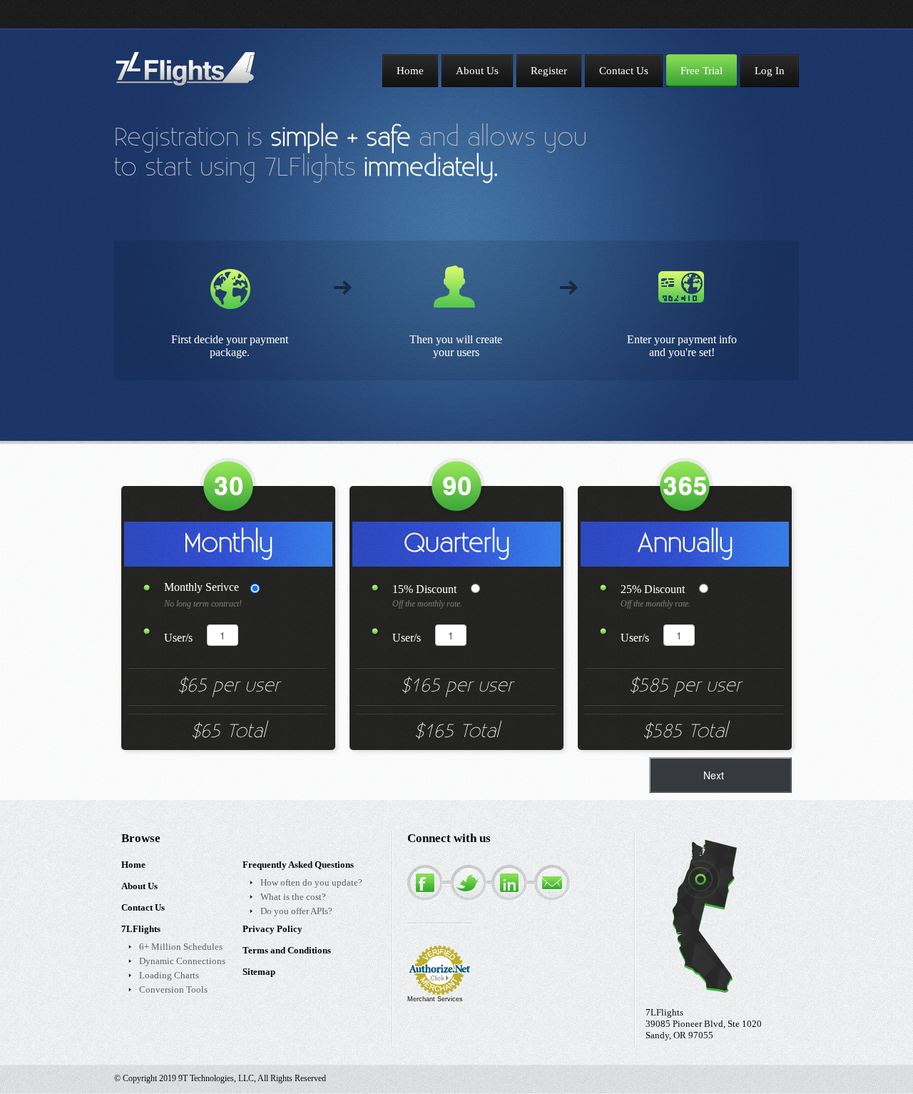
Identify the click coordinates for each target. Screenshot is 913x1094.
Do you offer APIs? (296, 911)
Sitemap (259, 971)
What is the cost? (293, 896)
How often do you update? (311, 882)
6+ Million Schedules (181, 946)
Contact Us (143, 907)
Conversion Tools (173, 989)
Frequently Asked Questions (298, 864)
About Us (139, 886)
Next (713, 775)
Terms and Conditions (287, 950)
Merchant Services (435, 999)
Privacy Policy (272, 928)
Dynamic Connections (182, 961)
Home (133, 864)
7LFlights (140, 928)
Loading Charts (169, 975)
